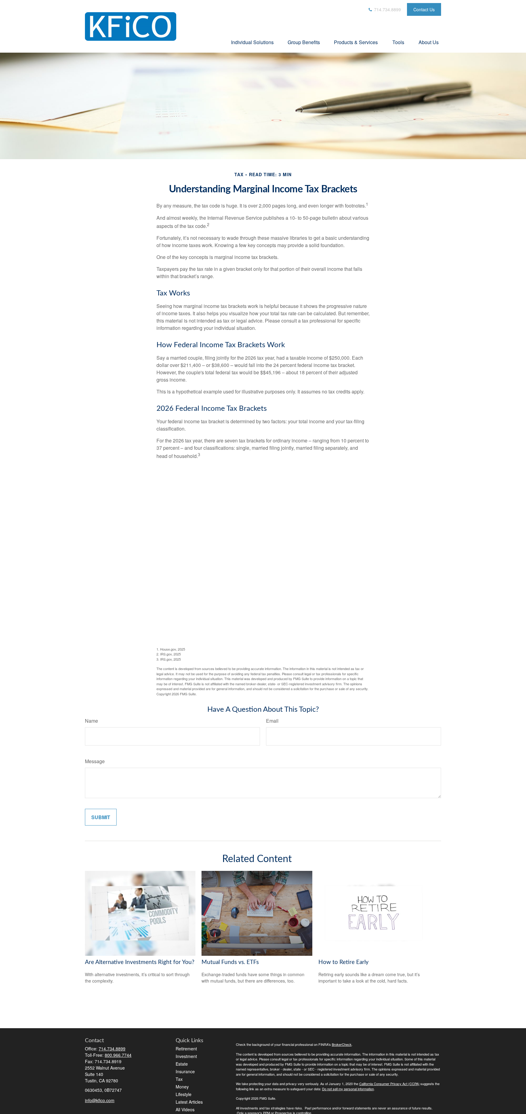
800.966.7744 (118, 1055)
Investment (186, 1056)
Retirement (186, 1049)
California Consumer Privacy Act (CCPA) (389, 1083)
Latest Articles (189, 1102)
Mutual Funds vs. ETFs (230, 962)
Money (182, 1087)
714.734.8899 (387, 9)
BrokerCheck (342, 1044)
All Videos (185, 1109)
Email (272, 720)
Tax (179, 1079)
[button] (252, 42)
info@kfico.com (99, 1100)
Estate (182, 1064)
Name (91, 720)
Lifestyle (183, 1094)
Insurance (185, 1071)
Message (95, 761)
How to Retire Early (343, 962)
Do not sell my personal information (348, 1088)
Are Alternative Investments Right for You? (140, 962)
